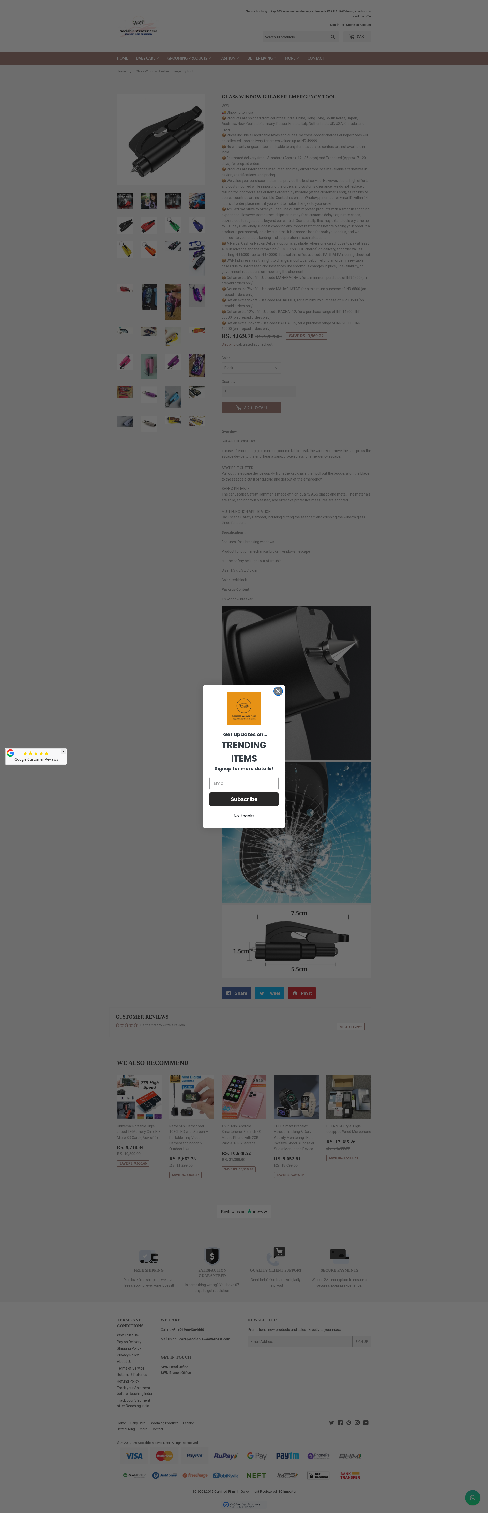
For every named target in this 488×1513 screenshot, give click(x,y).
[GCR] (10, 753)
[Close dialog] (278, 691)
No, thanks (244, 816)
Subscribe (244, 799)
